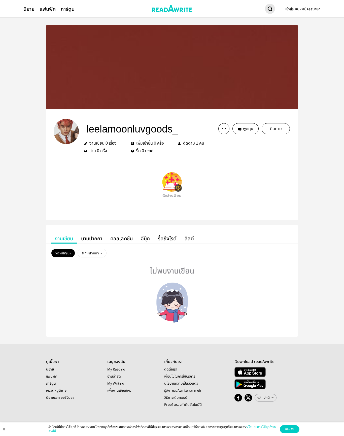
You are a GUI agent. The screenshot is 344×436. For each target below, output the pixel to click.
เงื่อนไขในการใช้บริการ (179, 376)
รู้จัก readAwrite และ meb (182, 390)
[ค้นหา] (270, 10)
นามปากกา (91, 239)
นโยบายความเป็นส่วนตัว (181, 383)
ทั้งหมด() (63, 253)
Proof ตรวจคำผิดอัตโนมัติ (183, 405)
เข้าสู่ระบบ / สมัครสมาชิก (303, 9)
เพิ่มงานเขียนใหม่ (119, 390)
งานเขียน (64, 239)
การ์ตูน (68, 9)
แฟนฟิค (48, 9)
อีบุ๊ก (145, 239)
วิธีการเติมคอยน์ (175, 397)
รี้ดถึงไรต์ (167, 239)
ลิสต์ (189, 239)
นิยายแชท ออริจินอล (60, 397)
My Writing (115, 383)
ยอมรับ (289, 429)
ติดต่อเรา (170, 369)
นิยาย (29, 9)
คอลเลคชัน (121, 239)
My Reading (116, 369)
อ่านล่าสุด (114, 376)
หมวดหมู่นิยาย (56, 390)
